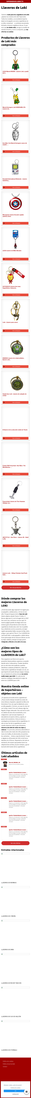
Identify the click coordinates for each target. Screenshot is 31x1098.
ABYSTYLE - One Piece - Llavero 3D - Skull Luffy (15, 538)
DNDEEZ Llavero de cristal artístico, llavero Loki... (13, 358)
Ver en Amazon (16, 80)
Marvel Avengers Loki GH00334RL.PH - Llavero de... (14, 108)
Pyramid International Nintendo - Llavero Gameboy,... (15, 179)
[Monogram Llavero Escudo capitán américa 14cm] (15, 203)
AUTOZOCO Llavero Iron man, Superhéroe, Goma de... (12, 287)
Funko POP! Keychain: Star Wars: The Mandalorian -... (14, 466)
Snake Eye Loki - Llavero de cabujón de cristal (14, 394)
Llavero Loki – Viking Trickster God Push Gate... (15, 573)
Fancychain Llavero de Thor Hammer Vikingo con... (14, 502)
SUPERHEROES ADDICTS (14, 1)
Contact (5, 1066)
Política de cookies (8, 1061)
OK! (15, 1091)
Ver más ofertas (15, 843)
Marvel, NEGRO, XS (14, 762)
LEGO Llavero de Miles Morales (12, 250)
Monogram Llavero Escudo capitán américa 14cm (13, 215)
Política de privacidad (9, 1064)
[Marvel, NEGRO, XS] (5, 764)
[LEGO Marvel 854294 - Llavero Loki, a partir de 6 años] (15, 60)
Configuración (15, 1094)
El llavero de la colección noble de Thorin (15, 429)
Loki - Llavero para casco (10, 322)
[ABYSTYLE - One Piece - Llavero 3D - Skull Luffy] (15, 526)
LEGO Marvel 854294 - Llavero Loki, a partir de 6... (15, 72)
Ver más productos (15, 587)
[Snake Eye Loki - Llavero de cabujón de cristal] (15, 382)
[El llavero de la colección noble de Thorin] (15, 418)
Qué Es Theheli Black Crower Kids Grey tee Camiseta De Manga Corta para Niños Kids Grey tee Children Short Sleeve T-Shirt (18, 772)
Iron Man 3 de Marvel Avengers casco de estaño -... (15, 143)
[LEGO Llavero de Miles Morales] (15, 239)
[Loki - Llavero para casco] (15, 311)
